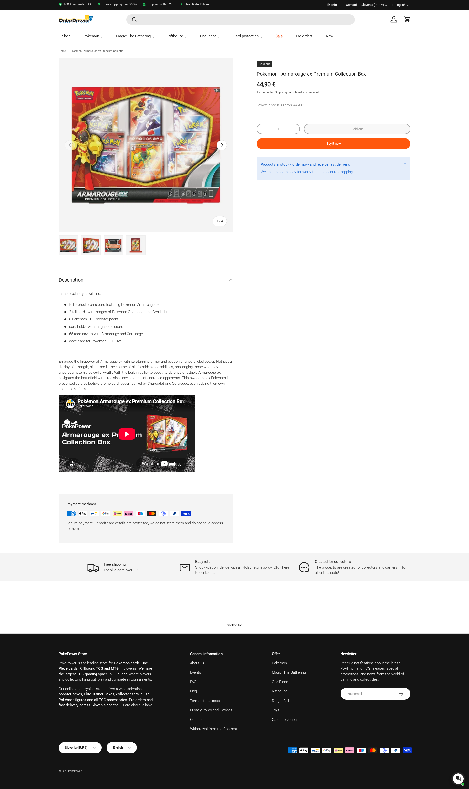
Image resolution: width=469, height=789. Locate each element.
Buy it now (334, 143)
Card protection (246, 36)
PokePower (74, 771)
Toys (275, 710)
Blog (193, 691)
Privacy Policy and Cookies (211, 710)
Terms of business (205, 701)
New (329, 36)
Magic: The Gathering (133, 36)
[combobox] (240, 19)
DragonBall (280, 701)
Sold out (357, 129)
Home (62, 51)
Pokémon (91, 36)
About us (197, 663)
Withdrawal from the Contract (213, 729)
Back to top (234, 625)
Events (332, 5)
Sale (279, 36)
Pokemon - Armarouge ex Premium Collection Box (97, 51)
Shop (66, 36)
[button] (407, 19)
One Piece (208, 36)
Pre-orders (304, 36)
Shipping (281, 92)
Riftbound (175, 36)
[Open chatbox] (458, 779)
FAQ (193, 682)
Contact (351, 5)
